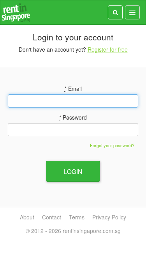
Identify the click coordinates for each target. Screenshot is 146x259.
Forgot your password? (112, 145)
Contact (51, 217)
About (27, 217)
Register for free (108, 49)
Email (73, 88)
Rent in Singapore (16, 12)
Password (73, 117)
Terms (76, 217)
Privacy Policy (109, 217)
